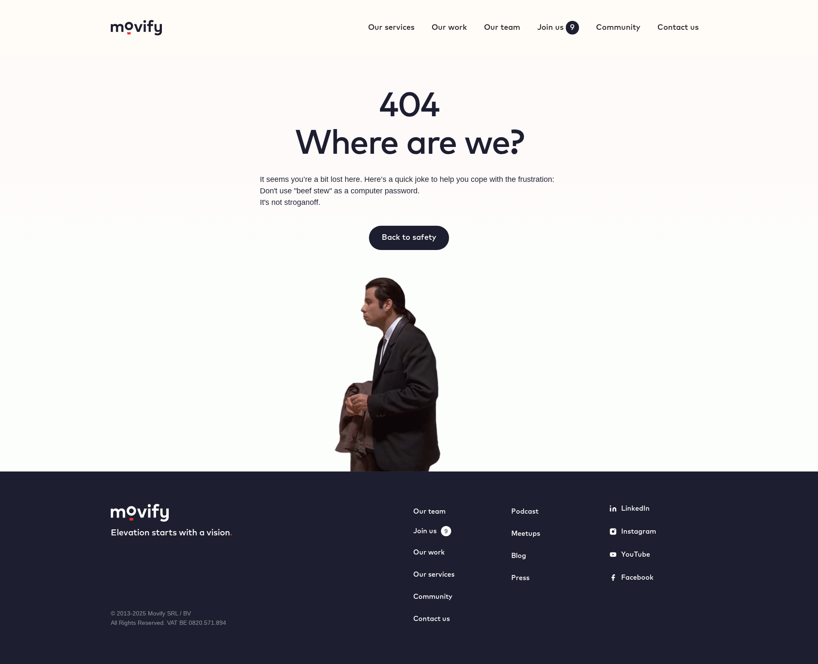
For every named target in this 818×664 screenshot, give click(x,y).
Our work (449, 28)
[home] (136, 27)
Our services (391, 28)
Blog (518, 555)
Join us (556, 28)
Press (520, 578)
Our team (502, 28)
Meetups (525, 533)
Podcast (525, 511)
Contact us (678, 28)
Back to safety (409, 237)
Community (618, 28)
